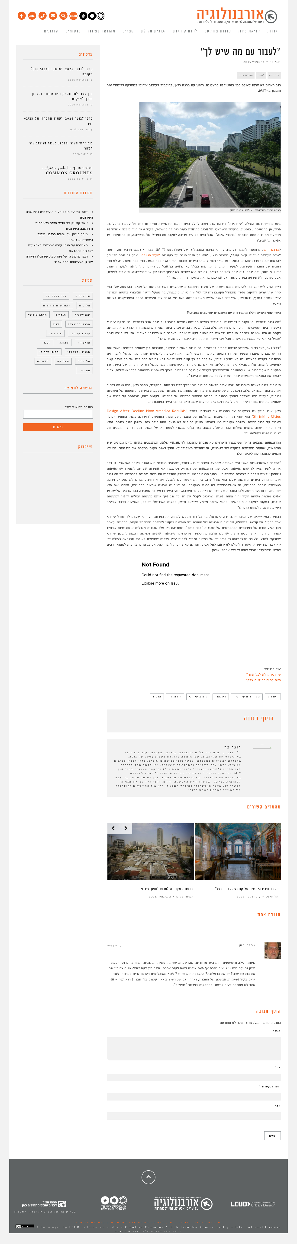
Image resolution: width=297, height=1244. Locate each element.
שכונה (64, 342)
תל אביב (84, 361)
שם (278, 1067)
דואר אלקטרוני (270, 1086)
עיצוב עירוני (198, 696)
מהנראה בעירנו (101, 31)
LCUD (74, 1227)
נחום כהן (247, 945)
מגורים (61, 315)
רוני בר (275, 62)
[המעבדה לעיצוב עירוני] (73, 19)
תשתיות (84, 370)
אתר (278, 1105)
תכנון (46, 342)
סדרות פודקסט (217, 31)
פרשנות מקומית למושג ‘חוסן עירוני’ (167, 888)
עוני (56, 324)
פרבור (156, 696)
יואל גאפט (273, 896)
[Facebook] (21, 14)
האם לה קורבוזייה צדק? (263, 680)
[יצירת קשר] (42, 14)
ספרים (128, 31)
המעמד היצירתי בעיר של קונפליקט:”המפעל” (248, 888)
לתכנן (261, 75)
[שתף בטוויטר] (116, 719)
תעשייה (43, 361)
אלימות (84, 305)
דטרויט (273, 696)
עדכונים (51, 31)
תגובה (277, 1030)
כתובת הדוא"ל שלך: (78, 407)
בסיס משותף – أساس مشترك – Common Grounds (67, 171)
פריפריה (83, 342)
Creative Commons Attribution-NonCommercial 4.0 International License (203, 1227)
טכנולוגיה (82, 315)
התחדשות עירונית (247, 696)
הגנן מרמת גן (78, 256)
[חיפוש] (63, 14)
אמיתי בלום (185, 896)
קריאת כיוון (249, 31)
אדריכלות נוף (56, 296)
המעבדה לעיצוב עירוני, (199, 1222)
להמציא (274, 75)
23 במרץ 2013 (114, 945)
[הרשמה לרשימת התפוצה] (53, 14)
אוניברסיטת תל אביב (94, 1222)
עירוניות (175, 696)
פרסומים (73, 31)
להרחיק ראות (185, 31)
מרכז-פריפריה (79, 324)
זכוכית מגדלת (153, 31)
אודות (272, 31)
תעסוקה (63, 361)
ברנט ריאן (271, 249)
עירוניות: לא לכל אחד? (263, 674)
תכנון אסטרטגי (79, 352)
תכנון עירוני (49, 352)
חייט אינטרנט (128, 1231)
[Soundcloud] (32, 14)
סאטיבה (82, 245)
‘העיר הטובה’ (150, 255)
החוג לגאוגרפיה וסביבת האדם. (144, 1222)
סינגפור (220, 696)
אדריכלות (82, 296)
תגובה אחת (246, 75)
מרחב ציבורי (37, 315)
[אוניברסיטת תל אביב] (91, 19)
